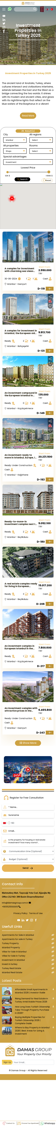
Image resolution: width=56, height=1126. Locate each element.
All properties (11, 145)
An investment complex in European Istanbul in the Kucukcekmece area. (19, 647)
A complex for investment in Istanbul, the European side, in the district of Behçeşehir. (21, 332)
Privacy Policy (20, 913)
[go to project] (49, 289)
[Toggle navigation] (3, 9)
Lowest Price (28, 167)
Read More (28, 115)
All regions (35, 134)
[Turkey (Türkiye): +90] (5, 823)
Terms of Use (36, 913)
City (5, 134)
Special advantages (15, 156)
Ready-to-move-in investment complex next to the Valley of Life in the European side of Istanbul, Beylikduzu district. (21, 522)
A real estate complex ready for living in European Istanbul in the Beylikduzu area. (21, 585)
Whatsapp (49, 1123)
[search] (34, 9)
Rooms (33, 145)
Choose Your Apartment (30, 1123)
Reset (48, 180)
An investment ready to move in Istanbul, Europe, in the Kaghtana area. (20, 456)
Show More (29, 743)
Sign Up (7, 1062)
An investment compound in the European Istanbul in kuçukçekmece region (21, 394)
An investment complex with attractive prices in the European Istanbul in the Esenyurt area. (21, 709)
